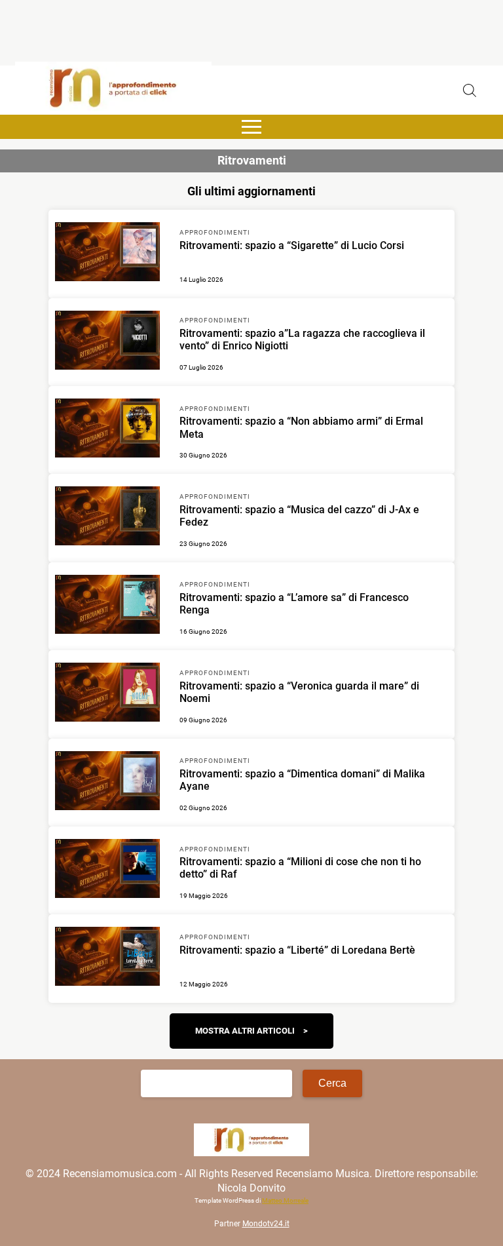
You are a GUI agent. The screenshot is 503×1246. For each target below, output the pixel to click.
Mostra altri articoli (245, 1031)
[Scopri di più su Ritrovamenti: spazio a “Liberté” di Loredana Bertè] (107, 958)
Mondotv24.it (265, 1223)
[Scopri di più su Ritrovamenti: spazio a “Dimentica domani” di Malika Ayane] (107, 782)
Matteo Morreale (285, 1200)
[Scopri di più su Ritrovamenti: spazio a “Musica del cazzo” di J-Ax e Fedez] (107, 517)
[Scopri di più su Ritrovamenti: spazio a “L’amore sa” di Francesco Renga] (107, 606)
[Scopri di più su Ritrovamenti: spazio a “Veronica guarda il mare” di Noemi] (107, 694)
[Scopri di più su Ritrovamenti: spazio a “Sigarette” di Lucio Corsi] (107, 253)
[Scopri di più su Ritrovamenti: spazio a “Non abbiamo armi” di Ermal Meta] (107, 430)
